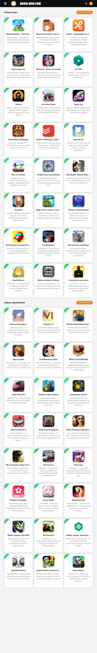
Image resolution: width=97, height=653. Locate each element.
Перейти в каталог (84, 12)
